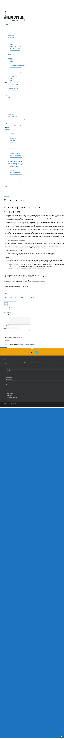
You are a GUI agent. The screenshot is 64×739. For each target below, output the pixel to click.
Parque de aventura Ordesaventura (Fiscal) (13, 546)
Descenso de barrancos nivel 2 (11, 469)
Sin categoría (6, 196)
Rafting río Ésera (9, 484)
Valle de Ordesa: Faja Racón (12, 452)
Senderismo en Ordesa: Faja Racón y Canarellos (17, 454)
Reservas (4, 533)
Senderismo (6, 447)
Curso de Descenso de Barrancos (11, 495)
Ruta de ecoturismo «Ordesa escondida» (15, 458)
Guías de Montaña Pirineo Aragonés (13, 403)
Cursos (3, 488)
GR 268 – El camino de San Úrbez (13, 433)
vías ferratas (47, 362)
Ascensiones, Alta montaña (12, 517)
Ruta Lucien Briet (9, 435)
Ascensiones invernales (9, 417)
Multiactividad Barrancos (9, 475)
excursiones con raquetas (36, 362)
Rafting (5, 480)
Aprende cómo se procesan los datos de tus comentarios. (27, 344)
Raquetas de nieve (8, 419)
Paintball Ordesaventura (11, 549)
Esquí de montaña (8, 421)
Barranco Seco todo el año (10, 477)
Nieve (3, 410)
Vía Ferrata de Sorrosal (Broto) (13, 428)
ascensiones (51, 362)
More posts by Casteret (8, 312)
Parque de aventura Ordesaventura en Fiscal (14, 509)
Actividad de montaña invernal (12, 536)
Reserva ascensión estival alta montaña (15, 561)
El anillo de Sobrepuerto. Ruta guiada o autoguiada (17, 448)
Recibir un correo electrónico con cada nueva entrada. (13, 337)
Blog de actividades (8, 516)
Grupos (3, 507)
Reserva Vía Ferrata (10, 553)
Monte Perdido (9, 444)
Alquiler (3, 511)
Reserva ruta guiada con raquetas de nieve (15, 542)
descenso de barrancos (19, 362)
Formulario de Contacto (9, 379)
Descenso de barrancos (11, 521)
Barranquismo (5, 466)
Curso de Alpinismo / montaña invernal (12, 415)
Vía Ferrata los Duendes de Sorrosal (14, 429)
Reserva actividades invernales (11, 535)
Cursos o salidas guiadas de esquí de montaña (14, 413)
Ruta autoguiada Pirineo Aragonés (13, 450)
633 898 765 (8, 370)
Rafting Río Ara (9, 482)
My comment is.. (6, 324)
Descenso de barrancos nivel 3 (11, 471)
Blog (3, 515)
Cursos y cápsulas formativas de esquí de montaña (17, 502)
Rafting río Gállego (10, 486)
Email (5, 327)
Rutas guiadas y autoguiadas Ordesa (12, 432)
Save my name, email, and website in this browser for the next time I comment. (17, 330)
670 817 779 (8, 368)
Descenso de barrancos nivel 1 (11, 467)
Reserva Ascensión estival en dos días (14, 562)
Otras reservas (7, 567)
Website (5, 328)
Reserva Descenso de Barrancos (13, 555)
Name (5, 325)
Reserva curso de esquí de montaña (14, 538)
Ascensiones (7, 441)
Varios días (8, 461)
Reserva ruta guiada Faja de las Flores (14, 557)
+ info (37, 352)
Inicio (3, 408)
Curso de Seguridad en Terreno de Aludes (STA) (15, 411)
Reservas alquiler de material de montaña (13, 544)
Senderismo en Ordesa (11, 527)
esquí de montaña (26, 362)
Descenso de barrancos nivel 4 (11, 473)
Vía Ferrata (6, 426)
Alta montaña (7, 437)
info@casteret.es (8, 372)
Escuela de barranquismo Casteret (11, 492)
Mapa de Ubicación (9, 377)
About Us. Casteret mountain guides (10, 301)
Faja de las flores (9, 439)
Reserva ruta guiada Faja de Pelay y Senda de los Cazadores (19, 559)
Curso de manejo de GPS (9, 494)
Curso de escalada (8, 464)
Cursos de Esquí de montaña (10, 499)
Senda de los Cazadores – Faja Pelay (14, 456)
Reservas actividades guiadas (10, 552)
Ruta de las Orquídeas (11, 459)
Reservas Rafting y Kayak (10, 565)
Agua (3, 479)
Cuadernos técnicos (8, 531)
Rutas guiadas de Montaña (8, 425)
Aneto (7, 443)
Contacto (4, 513)
